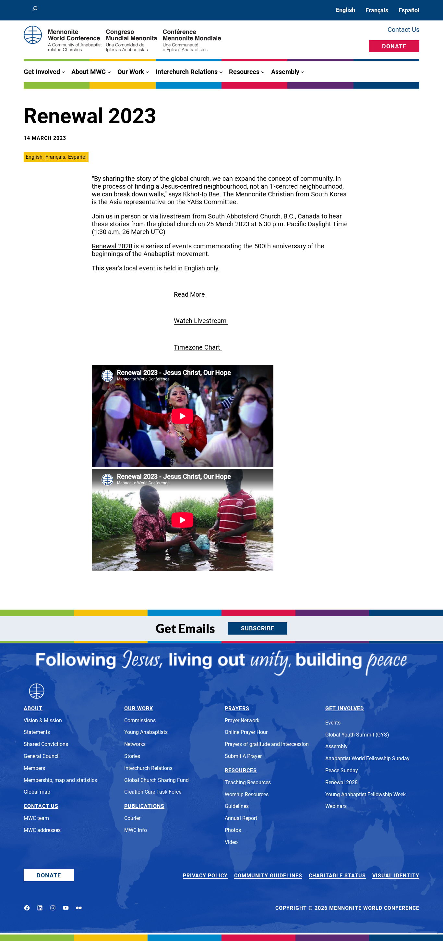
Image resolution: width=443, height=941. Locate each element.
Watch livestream (201, 321)
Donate (394, 46)
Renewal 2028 (112, 246)
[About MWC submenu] (109, 72)
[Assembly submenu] (302, 72)
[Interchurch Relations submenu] (221, 72)
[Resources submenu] (263, 72)
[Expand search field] (35, 10)
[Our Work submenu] (147, 72)
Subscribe (257, 628)
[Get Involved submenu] (63, 72)
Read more (190, 294)
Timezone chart (198, 347)
